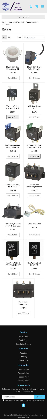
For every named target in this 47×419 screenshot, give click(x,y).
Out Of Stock (12, 78)
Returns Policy (23, 377)
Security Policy (23, 381)
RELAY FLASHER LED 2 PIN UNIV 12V (13, 264)
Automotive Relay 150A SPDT (12, 186)
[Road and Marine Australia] (12, 6)
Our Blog (23, 357)
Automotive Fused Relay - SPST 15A (12, 146)
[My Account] (30, 6)
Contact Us (23, 360)
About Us (23, 353)
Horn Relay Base (34, 224)
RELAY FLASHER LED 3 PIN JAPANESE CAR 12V (34, 265)
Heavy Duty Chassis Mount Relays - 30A (13, 225)
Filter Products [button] (23, 17)
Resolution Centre (23, 344)
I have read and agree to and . (24, 400)
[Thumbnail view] (4, 37)
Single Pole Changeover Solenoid (24, 304)
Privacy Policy (23, 373)
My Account (23, 336)
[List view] (9, 37)
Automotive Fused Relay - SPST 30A (34, 146)
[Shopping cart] (36, 6)
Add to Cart (12, 117)
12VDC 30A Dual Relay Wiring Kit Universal (12, 69)
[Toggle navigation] (42, 6)
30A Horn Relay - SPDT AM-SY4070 (12, 107)
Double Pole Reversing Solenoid (34, 186)
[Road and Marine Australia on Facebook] (23, 405)
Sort (19, 37)
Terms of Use (23, 369)
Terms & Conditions (25, 400)
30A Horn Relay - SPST (34, 107)
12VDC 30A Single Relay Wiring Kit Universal (34, 69)
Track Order (23, 340)
